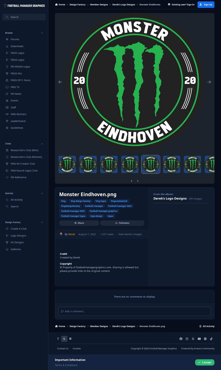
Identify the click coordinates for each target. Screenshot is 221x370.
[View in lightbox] (135, 82)
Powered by (197, 348)
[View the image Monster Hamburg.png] (88, 164)
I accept (206, 362)
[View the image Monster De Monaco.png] (192, 164)
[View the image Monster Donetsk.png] (171, 164)
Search (15, 17)
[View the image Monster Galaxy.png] (129, 164)
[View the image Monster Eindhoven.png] (150, 164)
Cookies (77, 348)
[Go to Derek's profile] (61, 234)
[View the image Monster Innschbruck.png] (67, 164)
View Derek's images (130, 234)
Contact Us (62, 348)
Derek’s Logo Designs (170, 198)
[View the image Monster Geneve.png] (109, 164)
